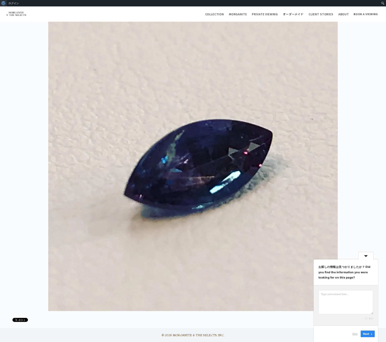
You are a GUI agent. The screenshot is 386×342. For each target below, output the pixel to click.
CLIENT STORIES (321, 14)
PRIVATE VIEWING (265, 14)
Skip (354, 333)
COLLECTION (214, 14)
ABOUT (343, 14)
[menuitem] (3, 3)
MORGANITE (238, 14)
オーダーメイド (293, 14)
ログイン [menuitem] (13, 3)
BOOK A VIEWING (366, 14)
